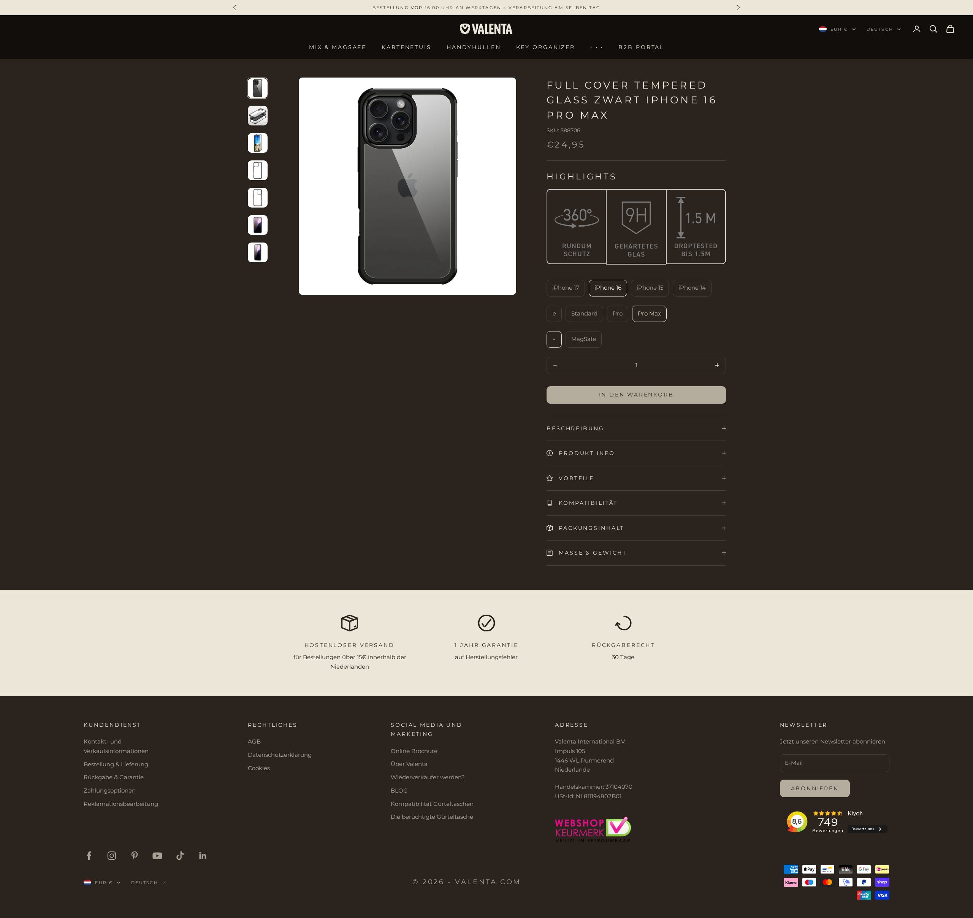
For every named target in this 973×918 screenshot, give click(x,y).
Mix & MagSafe (337, 47)
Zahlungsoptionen (110, 790)
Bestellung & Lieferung (116, 764)
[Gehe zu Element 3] (257, 143)
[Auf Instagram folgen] (111, 855)
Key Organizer (545, 47)
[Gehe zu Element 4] (257, 170)
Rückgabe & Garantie (114, 777)
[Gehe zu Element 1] (257, 88)
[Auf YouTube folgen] (157, 855)
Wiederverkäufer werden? (428, 777)
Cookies (259, 768)
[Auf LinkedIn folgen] (203, 855)
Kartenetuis (406, 47)
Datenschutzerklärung (280, 754)
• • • (596, 47)
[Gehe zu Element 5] (257, 197)
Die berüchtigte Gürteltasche (432, 816)
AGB (254, 741)
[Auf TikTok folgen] (180, 855)
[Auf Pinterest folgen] (134, 855)
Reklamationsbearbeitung (121, 803)
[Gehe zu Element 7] (257, 252)
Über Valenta (409, 763)
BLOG (399, 790)
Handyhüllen (474, 47)
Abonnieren (815, 788)
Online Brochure (414, 751)
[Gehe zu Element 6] (257, 225)
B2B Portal (641, 47)
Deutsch (880, 29)
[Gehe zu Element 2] (257, 115)
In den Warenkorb (636, 394)
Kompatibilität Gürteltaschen (432, 803)
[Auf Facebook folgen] (89, 855)
